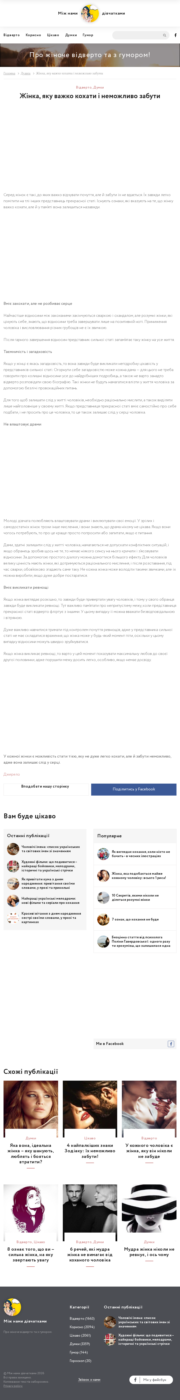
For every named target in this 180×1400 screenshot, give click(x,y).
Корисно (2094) (82, 1327)
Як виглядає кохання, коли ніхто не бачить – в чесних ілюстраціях (141, 854)
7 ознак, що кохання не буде (135, 919)
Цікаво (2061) (80, 1335)
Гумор (88, 35)
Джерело (12, 774)
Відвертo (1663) (82, 1318)
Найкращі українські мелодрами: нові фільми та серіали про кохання (50, 900)
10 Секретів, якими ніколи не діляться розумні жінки (135, 897)
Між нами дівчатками (91, 13)
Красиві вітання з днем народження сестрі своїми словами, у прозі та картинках (51, 918)
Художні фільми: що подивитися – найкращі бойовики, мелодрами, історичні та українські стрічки (49, 866)
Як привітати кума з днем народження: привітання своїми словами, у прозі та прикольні (48, 883)
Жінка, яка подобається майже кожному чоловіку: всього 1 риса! (139, 876)
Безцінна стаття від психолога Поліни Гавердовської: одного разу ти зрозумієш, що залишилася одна (141, 941)
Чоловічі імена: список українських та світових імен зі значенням (51, 849)
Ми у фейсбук (154, 1380)
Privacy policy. (13, 1386)
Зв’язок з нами (89, 1380)
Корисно (33, 35)
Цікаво (53, 35)
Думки (71, 35)
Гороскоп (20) (80, 1361)
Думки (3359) (80, 1344)
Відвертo (12, 35)
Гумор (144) (79, 1352)
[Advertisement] (90, 150)
